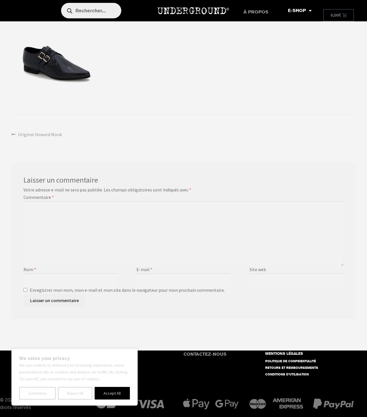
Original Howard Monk (40, 134)
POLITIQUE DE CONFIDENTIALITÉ (290, 361)
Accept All (112, 393)
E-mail (144, 269)
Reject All (75, 393)
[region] (74, 377)
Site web (257, 269)
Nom (30, 269)
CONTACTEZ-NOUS (205, 354)
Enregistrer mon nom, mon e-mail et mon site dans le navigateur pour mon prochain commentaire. (127, 290)
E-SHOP (297, 10)
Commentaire (39, 197)
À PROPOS (255, 12)
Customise (37, 393)
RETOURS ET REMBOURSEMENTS (291, 368)
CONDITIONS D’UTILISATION (287, 374)
